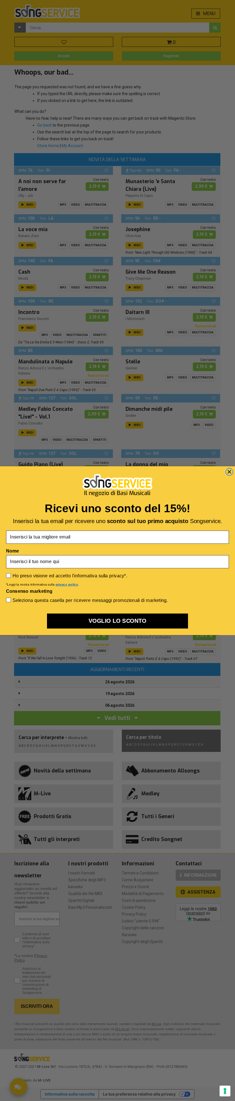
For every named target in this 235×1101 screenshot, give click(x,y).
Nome (12, 550)
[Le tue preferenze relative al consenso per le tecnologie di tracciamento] (225, 1091)
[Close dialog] (229, 471)
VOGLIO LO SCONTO (117, 621)
